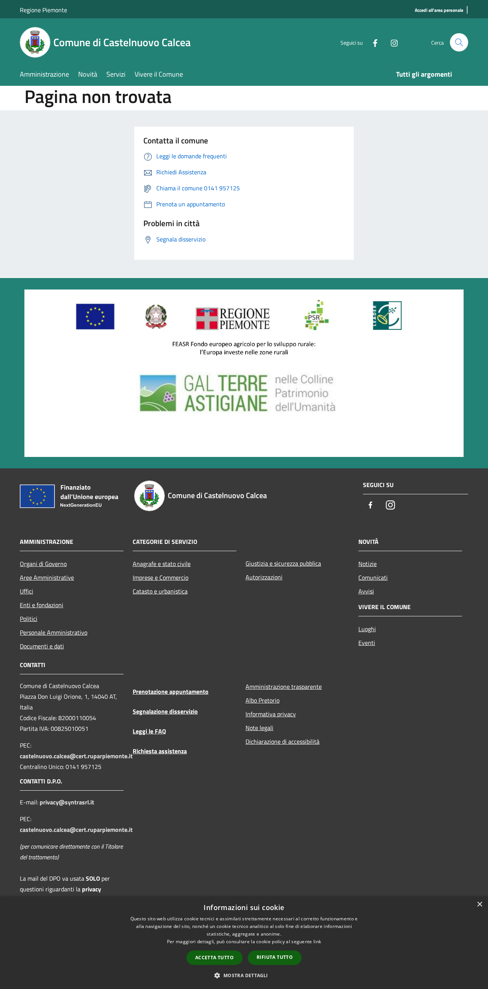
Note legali (259, 727)
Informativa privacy (271, 714)
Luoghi (367, 629)
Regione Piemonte (43, 9)
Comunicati (373, 577)
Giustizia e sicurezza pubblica (283, 563)
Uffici (26, 591)
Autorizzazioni (264, 577)
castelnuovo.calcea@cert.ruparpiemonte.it (76, 756)
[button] (244, 975)
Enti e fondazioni (41, 604)
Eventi (366, 642)
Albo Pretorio (262, 700)
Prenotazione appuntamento (171, 691)
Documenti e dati (42, 646)
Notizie (367, 563)
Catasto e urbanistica (160, 591)
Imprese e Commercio (160, 577)
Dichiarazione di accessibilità (282, 741)
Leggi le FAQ (149, 731)
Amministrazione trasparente (284, 686)
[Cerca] (459, 42)
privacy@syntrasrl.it (67, 802)
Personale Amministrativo (53, 632)
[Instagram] (391, 42)
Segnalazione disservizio (165, 711)
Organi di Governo (43, 563)
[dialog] (244, 942)
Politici (28, 618)
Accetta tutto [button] (214, 957)
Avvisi (366, 591)
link (317, 941)
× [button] (479, 904)
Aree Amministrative (47, 577)
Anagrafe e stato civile (162, 563)
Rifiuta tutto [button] (275, 957)
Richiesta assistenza (160, 751)
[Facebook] (372, 42)
